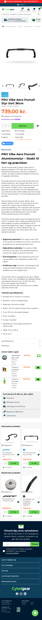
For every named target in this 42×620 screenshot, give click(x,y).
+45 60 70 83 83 (5, 602)
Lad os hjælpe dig (8, 560)
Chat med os (11, 415)
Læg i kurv (23, 126)
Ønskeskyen (9, 143)
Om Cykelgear (7, 565)
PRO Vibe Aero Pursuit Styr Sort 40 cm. (9, 454)
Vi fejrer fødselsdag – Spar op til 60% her (22, 1)
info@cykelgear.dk (6, 604)
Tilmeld (34, 544)
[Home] (3, 26)
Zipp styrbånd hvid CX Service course (8, 500)
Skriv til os (19, 412)
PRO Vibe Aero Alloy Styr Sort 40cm (29, 453)
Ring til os (10, 412)
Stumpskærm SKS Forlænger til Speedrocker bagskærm (29, 502)
